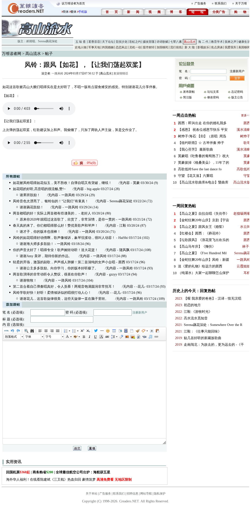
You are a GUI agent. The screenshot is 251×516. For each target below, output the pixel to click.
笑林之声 (230, 41)
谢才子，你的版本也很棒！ (40, 231)
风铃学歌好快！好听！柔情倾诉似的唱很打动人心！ (52, 292)
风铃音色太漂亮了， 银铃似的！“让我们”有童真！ (50, 201)
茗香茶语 (94, 41)
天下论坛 (108, 41)
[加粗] (83, 336)
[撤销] (12, 330)
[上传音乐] (150, 336)
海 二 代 (203, 41)
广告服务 (200, 3)
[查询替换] (31, 330)
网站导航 (146, 493)
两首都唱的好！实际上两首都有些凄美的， (45, 213)
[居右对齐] (51, 330)
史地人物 (80, 47)
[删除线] (106, 336)
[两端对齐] (57, 330)
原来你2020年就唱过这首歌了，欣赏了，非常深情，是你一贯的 (67, 219)
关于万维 (241, 3)
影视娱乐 (203, 47)
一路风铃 (57, 73)
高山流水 (189, 41)
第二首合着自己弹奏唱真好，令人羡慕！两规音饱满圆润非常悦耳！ (64, 286)
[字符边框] (101, 336)
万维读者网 (11, 53)
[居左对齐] (39, 330)
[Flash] (138, 336)
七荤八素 (176, 41)
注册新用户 (139, 312)
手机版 (82, 11)
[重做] (18, 330)
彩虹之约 (135, 41)
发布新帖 (189, 91)
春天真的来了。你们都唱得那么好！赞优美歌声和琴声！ (55, 225)
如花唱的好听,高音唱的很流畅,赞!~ (39, 189)
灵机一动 (135, 47)
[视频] (125, 330)
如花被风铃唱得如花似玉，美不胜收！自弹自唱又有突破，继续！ (62, 183)
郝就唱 (30, 41)
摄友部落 (149, 41)
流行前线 (176, 47)
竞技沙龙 (121, 41)
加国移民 (162, 47)
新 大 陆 (190, 47)
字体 (28, 336)
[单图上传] (126, 336)
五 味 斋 (80, 41)
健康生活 (244, 41)
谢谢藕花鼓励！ (32, 207)
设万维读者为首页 (73, 3)
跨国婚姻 (108, 47)
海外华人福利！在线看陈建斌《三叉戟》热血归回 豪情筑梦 (69, 479)
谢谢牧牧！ (28, 280)
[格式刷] (137, 330)
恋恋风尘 (121, 47)
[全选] (151, 330)
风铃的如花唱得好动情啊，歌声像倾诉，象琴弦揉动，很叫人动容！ (64, 238)
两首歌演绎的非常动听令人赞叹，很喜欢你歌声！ (50, 274)
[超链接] (156, 336)
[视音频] (144, 336)
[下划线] (95, 336)
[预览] (26, 330)
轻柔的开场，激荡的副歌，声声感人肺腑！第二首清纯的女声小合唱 (64, 262)
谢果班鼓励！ (30, 195)
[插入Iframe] (119, 330)
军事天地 (94, 47)
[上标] (82, 330)
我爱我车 (230, 47)
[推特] (95, 330)
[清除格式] (121, 336)
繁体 (73, 11)
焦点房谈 (217, 47)
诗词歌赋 (162, 41)
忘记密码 (237, 91)
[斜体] (89, 336)
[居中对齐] (45, 330)
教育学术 (217, 41)
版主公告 (237, 97)
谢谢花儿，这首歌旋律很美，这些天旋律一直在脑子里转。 (64, 299)
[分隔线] (101, 330)
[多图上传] (132, 336)
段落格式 (11, 336)
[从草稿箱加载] (157, 330)
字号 (48, 336)
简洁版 (187, 97)
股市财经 (149, 47)
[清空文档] (131, 330)
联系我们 (220, 3)
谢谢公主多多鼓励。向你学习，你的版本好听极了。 (59, 268)
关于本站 (91, 493)
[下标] (87, 330)
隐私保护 (160, 493)
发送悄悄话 (120, 73)
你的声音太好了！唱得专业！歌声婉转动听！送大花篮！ (55, 250)
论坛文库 (213, 91)
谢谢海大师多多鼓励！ (37, 244)
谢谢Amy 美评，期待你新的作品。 (46, 256)
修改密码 (213, 97)
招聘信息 (132, 493)
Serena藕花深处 (47, 41)
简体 (66, 11)
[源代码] (6, 330)
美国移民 (244, 47)
